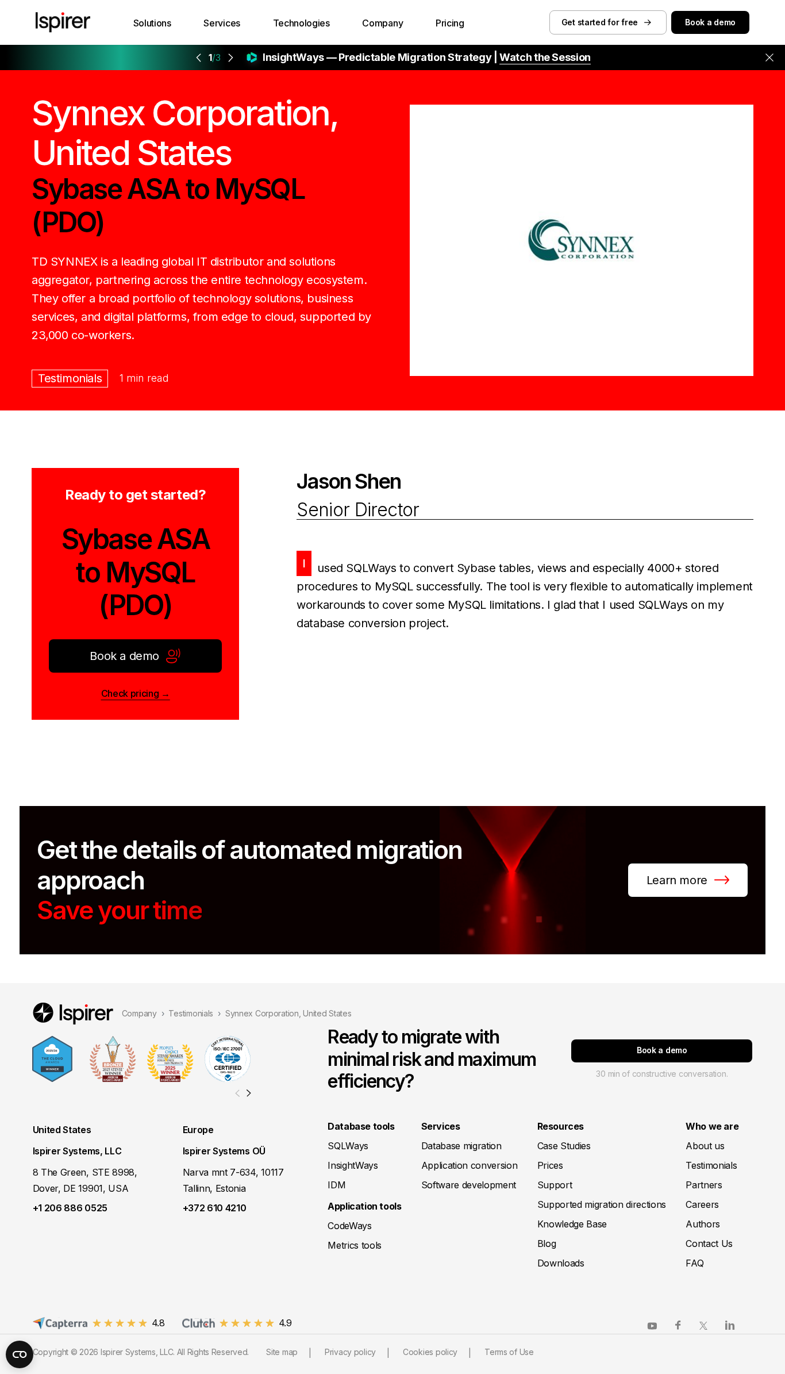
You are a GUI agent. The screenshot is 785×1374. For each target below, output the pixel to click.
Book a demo (710, 22)
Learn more (677, 880)
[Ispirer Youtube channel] (652, 1325)
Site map (282, 1352)
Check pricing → (135, 693)
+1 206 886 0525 (70, 1208)
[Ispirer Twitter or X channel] (704, 1325)
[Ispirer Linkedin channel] (729, 1325)
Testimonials (70, 378)
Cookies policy (430, 1352)
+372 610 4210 (215, 1208)
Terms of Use (509, 1352)
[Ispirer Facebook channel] (678, 1325)
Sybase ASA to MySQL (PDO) (135, 572)
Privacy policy (350, 1352)
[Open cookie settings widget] (19, 1354)
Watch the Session (545, 57)
